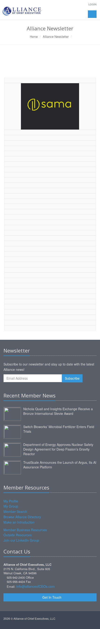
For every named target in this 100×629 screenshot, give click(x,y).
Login (92, 4)
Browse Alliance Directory (22, 517)
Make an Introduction (19, 522)
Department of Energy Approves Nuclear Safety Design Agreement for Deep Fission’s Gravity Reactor (58, 449)
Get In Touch (51, 597)
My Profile (10, 501)
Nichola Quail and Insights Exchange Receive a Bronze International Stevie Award (58, 411)
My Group (10, 506)
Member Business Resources (25, 529)
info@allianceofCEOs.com (35, 586)
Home (34, 36)
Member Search (15, 511)
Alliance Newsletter (56, 36)
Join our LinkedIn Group (21, 540)
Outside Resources (17, 535)
